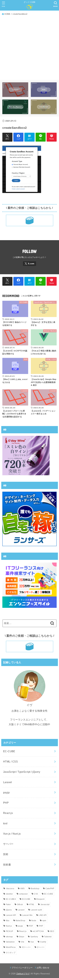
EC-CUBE (9, 751)
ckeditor (9, 894)
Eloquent (40, 899)
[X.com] (29, 263)
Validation (10, 942)
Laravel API (11, 915)
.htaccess (10, 888)
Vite (22, 942)
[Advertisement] (29, 47)
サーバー (8, 843)
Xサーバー (26, 947)
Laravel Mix (27, 915)
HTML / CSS (10, 761)
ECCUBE (26, 899)
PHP (6, 802)
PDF (31, 926)
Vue (32, 942)
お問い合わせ (43, 967)
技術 (5, 854)
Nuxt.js (9, 926)
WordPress (11, 947)
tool (5, 823)
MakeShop (20, 920)
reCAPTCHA (38, 931)
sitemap (9, 937)
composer (23, 894)
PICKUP (9, 931)
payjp (6, 792)
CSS (36, 894)
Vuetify (43, 942)
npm (44, 920)
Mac (8, 920)
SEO (52, 931)
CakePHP (49, 888)
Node (33, 920)
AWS (22, 888)
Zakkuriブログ (23, 973)
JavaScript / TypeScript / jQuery (21, 771)
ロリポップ (11, 952)
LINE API (42, 915)
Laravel (7, 782)
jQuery (9, 910)
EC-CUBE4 (11, 899)
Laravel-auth (36, 910)
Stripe (21, 937)
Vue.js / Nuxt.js (12, 833)
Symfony (34, 937)
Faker (8, 904)
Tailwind (47, 937)
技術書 (7, 864)
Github (20, 904)
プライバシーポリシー (22, 967)
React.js (8, 813)
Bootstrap (35, 888)
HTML (31, 904)
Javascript (45, 904)
